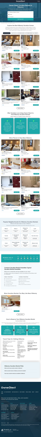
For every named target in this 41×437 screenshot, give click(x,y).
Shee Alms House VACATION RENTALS (35, 238)
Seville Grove (23, 189)
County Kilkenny (4, 67)
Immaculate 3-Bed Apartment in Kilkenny (7, 189)
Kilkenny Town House (24, 47)
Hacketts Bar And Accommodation (25, 65)
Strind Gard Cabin (31, 408)
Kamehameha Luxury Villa (14, 404)
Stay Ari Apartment (4, 415)
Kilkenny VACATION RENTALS (6, 231)
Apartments (3, 412)
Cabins (30, 403)
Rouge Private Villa (13, 408)
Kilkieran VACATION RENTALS (15, 231)
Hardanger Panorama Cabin (33, 407)
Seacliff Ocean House (23, 407)
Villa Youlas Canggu (13, 407)
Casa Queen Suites (4, 408)
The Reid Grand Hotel (4, 404)
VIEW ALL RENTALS (20, 108)
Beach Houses (22, 403)
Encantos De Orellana (23, 409)
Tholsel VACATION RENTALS (6, 246)
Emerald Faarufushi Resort (15, 416)
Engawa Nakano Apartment (5, 418)
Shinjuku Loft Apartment (4, 416)
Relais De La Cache (4, 407)
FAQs (2, 393)
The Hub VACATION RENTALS (6, 238)
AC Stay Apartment (4, 417)
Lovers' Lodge (4, 65)
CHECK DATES (17, 50)
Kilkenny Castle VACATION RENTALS (35, 246)
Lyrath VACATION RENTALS (35, 231)
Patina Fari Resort (14, 418)
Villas (11, 403)
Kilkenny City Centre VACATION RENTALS (25, 231)
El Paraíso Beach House (23, 404)
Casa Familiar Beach (23, 408)
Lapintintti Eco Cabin (32, 409)
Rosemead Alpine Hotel (4, 409)
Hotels (2, 403)
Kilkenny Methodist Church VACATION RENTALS (15, 246)
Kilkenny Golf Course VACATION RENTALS (25, 238)
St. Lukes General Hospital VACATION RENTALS (15, 238)
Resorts (12, 412)
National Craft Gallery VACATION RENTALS (25, 246)
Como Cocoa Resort (14, 417)
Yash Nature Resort (14, 415)
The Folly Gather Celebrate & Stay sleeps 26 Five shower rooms (29, 207)
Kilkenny (7, 67)
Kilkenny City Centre (26, 67)
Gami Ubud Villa (12, 409)
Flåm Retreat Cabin (32, 404)
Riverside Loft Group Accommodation (7, 47)
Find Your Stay (20, 19)
